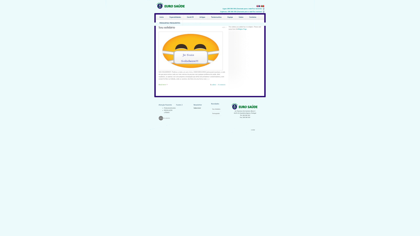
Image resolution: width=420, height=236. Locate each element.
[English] (257, 7)
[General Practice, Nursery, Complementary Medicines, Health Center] (171, 8)
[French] (260, 7)
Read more (162, 84)
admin (214, 84)
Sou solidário (167, 27)
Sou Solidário (216, 113)
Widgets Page (242, 29)
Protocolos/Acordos (170, 108)
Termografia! (216, 109)
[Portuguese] (263, 7)
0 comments (221, 84)
